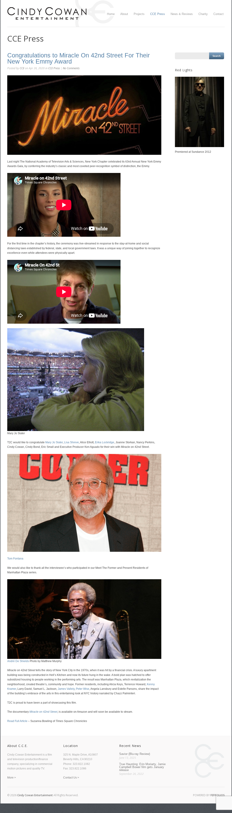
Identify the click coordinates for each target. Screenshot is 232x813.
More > (11, 777)
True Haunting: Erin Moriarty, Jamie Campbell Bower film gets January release (142, 767)
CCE (22, 68)
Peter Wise (82, 688)
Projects (139, 14)
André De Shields (18, 661)
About (124, 14)
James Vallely (66, 688)
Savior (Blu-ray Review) (134, 754)
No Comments (71, 68)
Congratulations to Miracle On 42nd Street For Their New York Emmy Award (78, 58)
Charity (203, 14)
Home (111, 14)
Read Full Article (17, 721)
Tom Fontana (15, 558)
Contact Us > (71, 777)
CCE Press (157, 14)
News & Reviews (182, 14)
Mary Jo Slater (54, 442)
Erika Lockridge (104, 442)
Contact (218, 14)
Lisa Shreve (71, 442)
